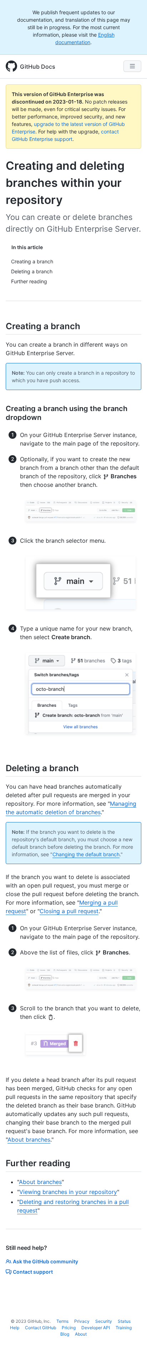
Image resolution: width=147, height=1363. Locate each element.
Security (103, 1321)
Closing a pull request (69, 911)
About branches (28, 1139)
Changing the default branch (86, 854)
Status (124, 1321)
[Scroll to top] (131, 1347)
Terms (62, 1321)
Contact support (33, 1272)
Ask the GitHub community (45, 1261)
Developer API (95, 1327)
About (81, 1334)
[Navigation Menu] (132, 66)
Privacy (82, 1321)
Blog (64, 1334)
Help (14, 1327)
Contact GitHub (40, 1327)
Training (124, 1327)
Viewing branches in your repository (68, 1191)
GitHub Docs (37, 66)
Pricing (69, 1327)
